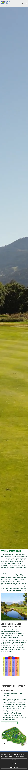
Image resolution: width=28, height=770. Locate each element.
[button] (24, 3)
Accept (14, 760)
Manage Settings (14, 767)
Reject (14, 763)
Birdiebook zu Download (10, 723)
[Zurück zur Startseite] (5, 3)
